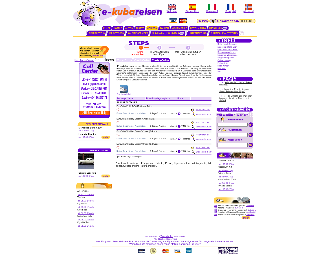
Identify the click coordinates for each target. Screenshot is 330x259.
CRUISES (152, 28)
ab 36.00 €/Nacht (86, 213)
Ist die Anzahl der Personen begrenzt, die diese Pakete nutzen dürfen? (235, 98)
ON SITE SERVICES (138, 33)
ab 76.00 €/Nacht (86, 226)
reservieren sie (203, 109)
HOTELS (118, 28)
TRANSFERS (215, 28)
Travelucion (167, 236)
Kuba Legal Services (227, 44)
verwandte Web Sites (228, 50)
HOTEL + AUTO (198, 28)
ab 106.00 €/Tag (86, 176)
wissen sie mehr (203, 114)
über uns (222, 68)
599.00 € (250, 205)
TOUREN (164, 28)
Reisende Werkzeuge (228, 55)
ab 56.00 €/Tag (226, 170)
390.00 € (252, 210)
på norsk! (248, 11)
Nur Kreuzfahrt (124, 94)
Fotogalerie (223, 63)
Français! (230, 11)
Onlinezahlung (224, 60)
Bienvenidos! (192, 11)
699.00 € (251, 212)
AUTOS (129, 28)
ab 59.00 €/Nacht (86, 207)
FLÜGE (106, 28)
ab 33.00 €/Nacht (86, 194)
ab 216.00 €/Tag (86, 131)
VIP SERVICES (116, 33)
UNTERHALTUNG (198, 33)
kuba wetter (223, 66)
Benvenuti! (212, 11)
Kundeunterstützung (227, 52)
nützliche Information (227, 47)
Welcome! (172, 11)
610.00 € (239, 208)
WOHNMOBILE (179, 28)
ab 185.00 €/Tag (86, 137)
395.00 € (250, 214)
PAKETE (140, 28)
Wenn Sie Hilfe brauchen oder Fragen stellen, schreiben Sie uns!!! (165, 244)
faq (219, 71)
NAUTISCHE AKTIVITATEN (224, 33)
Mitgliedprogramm (226, 58)
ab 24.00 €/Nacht (86, 220)
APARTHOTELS (97, 33)
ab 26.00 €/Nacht (86, 201)
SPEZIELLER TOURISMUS (165, 33)
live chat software (84, 60)
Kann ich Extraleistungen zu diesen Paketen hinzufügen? (235, 90)
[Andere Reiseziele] (235, 111)
